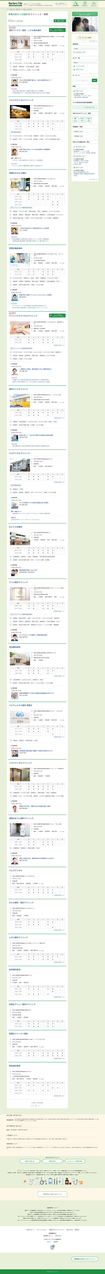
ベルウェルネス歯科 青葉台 (20, 705)
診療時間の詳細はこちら (59, 345)
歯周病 (81, 174)
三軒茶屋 (31, 1119)
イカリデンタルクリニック (20, 763)
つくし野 (96, 1119)
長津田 (18, 1119)
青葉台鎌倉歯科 (15, 248)
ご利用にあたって (30, 1229)
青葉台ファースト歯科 (18, 1033)
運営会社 (77, 1229)
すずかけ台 (17, 1120)
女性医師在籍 (77, 95)
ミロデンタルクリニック (19, 453)
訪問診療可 (85, 97)
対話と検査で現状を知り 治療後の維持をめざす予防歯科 (28, 91)
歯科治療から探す (81, 146)
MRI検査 (86, 160)
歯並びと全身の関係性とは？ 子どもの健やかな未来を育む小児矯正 (31, 382)
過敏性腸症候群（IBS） (84, 172)
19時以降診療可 (78, 97)
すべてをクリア (93, 41)
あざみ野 (78, 1119)
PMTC (83, 153)
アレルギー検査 (78, 162)
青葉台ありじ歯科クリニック (21, 818)
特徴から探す (79, 91)
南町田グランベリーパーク (26, 1120)
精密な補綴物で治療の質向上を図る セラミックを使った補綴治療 (31, 239)
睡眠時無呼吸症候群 (89, 174)
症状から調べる (30, 1161)
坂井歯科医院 (14, 969)
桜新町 (38, 1119)
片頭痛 (75, 175)
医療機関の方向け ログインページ (84, 1259)
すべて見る (62, 45)
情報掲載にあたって (48, 1235)
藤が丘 (87, 1119)
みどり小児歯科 (15, 526)
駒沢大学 (35, 1119)
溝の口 (55, 1119)
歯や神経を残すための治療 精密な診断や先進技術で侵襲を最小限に (31, 446)
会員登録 (56, 1241)
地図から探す (60, 21)
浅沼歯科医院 (14, 647)
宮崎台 (62, 1119)
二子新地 (49, 1119)
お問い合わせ (69, 1229)
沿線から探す (79, 69)
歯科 (12, 1129)
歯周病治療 (76, 151)
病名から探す (79, 167)
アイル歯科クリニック (18, 582)
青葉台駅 (18, 9)
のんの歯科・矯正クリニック (21, 902)
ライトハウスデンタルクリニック (23, 315)
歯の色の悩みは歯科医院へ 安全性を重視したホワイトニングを (30, 307)
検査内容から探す (81, 156)
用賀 (42, 1119)
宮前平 (65, 1119)
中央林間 (22, 1119)
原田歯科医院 (14, 1065)
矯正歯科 (15, 1129)
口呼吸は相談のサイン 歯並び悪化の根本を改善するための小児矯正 (31, 93)
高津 (53, 1119)
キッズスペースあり (86, 95)
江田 (81, 1119)
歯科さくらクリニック (18, 389)
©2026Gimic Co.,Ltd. (52, 1271)
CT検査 (82, 160)
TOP (8, 9)
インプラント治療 (84, 151)
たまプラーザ (72, 1119)
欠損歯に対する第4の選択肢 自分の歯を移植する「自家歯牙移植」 (31, 380)
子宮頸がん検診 (78, 164)
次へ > (42, 1105)
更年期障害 (76, 174)
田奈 (93, 1119)
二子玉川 (45, 1119)
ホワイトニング (78, 153)
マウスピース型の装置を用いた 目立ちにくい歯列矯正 (27, 160)
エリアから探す (80, 66)
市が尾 (83, 1119)
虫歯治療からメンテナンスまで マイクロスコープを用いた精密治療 (31, 513)
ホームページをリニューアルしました (29, 519)
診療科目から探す (81, 52)
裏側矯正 (93, 153)
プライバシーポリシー (41, 1229)
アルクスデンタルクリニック (21, 100)
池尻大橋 (27, 1119)
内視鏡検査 (76, 160)
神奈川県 (12, 9)
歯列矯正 (88, 153)
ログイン (49, 1241)
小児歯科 (24, 9)
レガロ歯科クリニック (18, 937)
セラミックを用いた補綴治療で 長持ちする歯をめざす (28, 165)
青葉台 (90, 1119)
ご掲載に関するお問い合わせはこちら (52, 1194)
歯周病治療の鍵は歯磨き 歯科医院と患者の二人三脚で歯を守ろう (31, 241)
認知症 (75, 172)
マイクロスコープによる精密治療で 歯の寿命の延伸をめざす (29, 305)
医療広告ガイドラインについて (56, 1229)
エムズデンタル (15, 870)
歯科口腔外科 (25, 1129)
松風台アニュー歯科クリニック (22, 1004)
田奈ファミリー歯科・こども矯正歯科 (25, 30)
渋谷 (16, 1119)
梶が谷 (58, 1119)
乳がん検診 (85, 162)
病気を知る (52, 1161)
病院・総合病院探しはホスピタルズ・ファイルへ (61, 4)
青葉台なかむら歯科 (17, 173)
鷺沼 (68, 1119)
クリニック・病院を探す (75, 1161)
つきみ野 (34, 1120)
